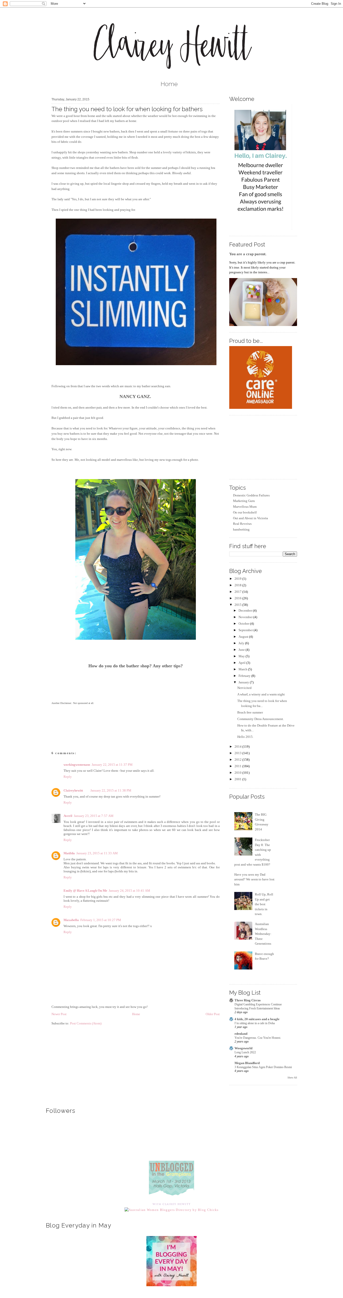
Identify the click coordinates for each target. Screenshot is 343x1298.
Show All (292, 1077)
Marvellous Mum (245, 506)
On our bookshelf (245, 512)
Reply (68, 776)
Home (169, 84)
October (244, 623)
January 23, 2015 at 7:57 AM (93, 816)
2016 (238, 598)
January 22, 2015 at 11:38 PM (110, 790)
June (242, 650)
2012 (238, 759)
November (246, 617)
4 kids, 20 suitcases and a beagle (257, 1019)
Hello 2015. (245, 737)
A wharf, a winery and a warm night (261, 694)
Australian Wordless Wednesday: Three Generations (263, 933)
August (244, 636)
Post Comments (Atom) (85, 1023)
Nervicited (244, 688)
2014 (238, 746)
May (242, 656)
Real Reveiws (242, 524)
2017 (238, 592)
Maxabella (71, 920)
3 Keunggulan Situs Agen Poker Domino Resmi (263, 1067)
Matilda (69, 853)
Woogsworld (243, 1048)
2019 (238, 578)
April (242, 663)
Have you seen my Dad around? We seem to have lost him (254, 879)
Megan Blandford (247, 1063)
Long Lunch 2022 (245, 1052)
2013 (238, 753)
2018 (238, 585)
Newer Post (59, 1014)
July (242, 643)
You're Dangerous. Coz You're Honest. (258, 1038)
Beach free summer (250, 712)
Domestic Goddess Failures (251, 495)
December (246, 610)
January (244, 682)
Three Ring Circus (248, 1000)
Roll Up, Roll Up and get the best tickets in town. (264, 904)
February (245, 676)
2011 (238, 766)
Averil (68, 816)
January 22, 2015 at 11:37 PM (112, 764)
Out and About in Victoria (250, 518)
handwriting (241, 529)
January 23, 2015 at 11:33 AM (97, 853)
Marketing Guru (244, 501)
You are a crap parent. (247, 254)
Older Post (213, 1014)
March (243, 669)
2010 (238, 772)
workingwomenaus (77, 764)
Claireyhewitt (73, 790)
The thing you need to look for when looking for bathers (127, 109)
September (246, 630)
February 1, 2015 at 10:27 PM (100, 920)
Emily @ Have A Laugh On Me (85, 890)
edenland (241, 1033)
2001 (238, 779)
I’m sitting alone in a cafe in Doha (255, 1023)
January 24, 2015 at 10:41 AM (129, 890)
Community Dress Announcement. (260, 719)
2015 (238, 605)
